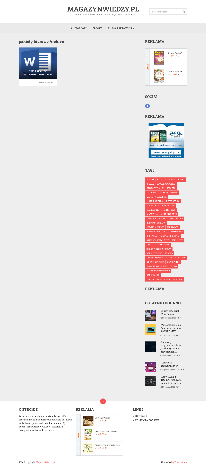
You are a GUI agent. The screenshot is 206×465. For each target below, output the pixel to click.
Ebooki (97, 28)
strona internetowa (158, 249)
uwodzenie (173, 262)
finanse (170, 179)
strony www (154, 253)
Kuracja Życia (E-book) (176, 53)
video (173, 266)
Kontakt (141, 415)
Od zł (173, 56)
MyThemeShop (179, 462)
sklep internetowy (157, 244)
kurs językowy (168, 192)
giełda (150, 183)
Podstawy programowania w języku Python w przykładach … (170, 347)
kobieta (170, 188)
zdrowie (177, 279)
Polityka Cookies (147, 420)
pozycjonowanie (173, 231)
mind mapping (169, 214)
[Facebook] (147, 106)
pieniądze (172, 227)
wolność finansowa (158, 270)
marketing (168, 205)
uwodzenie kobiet (156, 266)
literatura (172, 201)
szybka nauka (154, 257)
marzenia (152, 214)
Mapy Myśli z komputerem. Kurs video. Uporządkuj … (171, 379)
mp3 (165, 218)
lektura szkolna (156, 197)
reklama (151, 236)
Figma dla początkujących (169, 364)
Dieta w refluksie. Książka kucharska (176, 71)
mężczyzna (176, 218)
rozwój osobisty (169, 236)
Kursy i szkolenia (120, 28)
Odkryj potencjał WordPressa (169, 312)
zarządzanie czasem (158, 279)
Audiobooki (79, 28)
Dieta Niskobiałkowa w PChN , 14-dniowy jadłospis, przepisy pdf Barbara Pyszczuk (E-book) (108, 431)
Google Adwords (166, 183)
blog (159, 179)
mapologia (152, 205)
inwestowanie (155, 188)
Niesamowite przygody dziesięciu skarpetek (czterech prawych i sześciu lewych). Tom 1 (108, 445)
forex (181, 179)
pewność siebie (155, 227)
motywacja (153, 218)
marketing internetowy (160, 210)
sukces (169, 253)
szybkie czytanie (175, 257)
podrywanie (153, 231)
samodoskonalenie (157, 240)
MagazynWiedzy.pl (103, 9)
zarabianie (152, 275)
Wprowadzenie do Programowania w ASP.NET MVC (170, 328)
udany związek (155, 262)
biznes (150, 179)
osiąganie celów (156, 223)
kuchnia (151, 192)
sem (174, 240)
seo (181, 240)
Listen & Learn (154, 201)
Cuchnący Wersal (102, 418)
